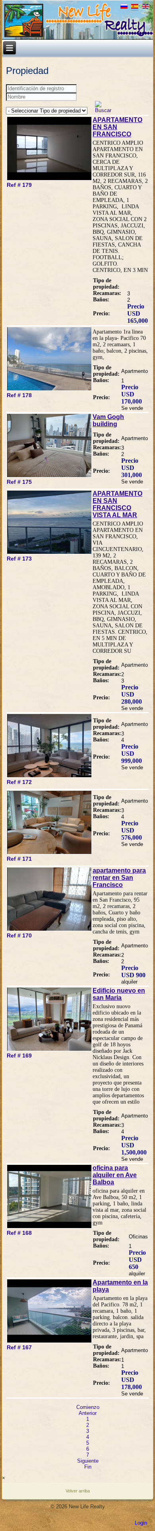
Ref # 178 (19, 395)
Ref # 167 (19, 1347)
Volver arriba (78, 1490)
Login (141, 1523)
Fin (87, 1467)
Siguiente (88, 1461)
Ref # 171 (19, 859)
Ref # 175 (19, 482)
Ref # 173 (19, 558)
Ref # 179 (19, 185)
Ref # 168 (19, 1233)
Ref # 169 (19, 1055)
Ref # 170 (19, 935)
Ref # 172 (19, 782)
